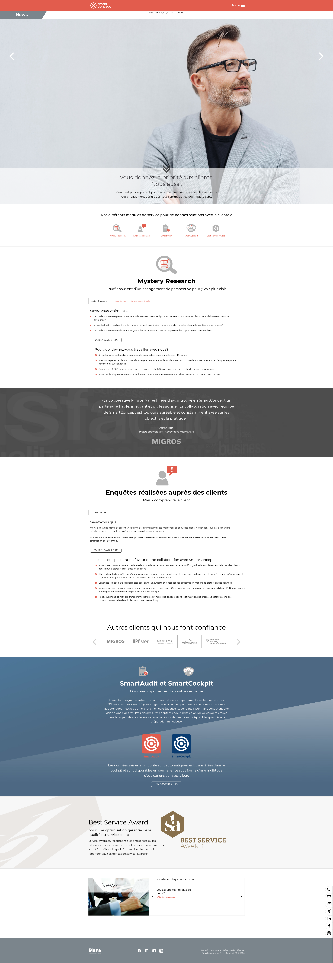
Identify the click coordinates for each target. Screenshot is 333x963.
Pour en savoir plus (106, 550)
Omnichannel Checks (140, 301)
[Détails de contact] (329, 889)
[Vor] (321, 56)
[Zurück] (11, 56)
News (109, 885)
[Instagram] (329, 933)
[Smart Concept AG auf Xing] (139, 950)
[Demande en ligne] (329, 897)
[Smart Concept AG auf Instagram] (161, 950)
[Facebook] (329, 926)
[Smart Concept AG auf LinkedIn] (146, 950)
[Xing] (329, 911)
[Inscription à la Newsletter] (329, 904)
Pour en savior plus (106, 340)
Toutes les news (166, 897)
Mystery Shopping (97, 301)
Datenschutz (229, 950)
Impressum (215, 950)
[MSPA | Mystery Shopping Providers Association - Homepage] (95, 951)
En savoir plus (167, 784)
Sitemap (241, 950)
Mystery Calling (119, 301)
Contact (204, 950)
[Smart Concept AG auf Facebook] (154, 950)
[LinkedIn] (329, 918)
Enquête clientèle (97, 512)
